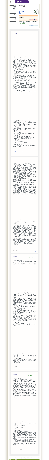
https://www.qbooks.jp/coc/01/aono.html (19, 151)
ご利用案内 (15, 18)
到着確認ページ (14, 15)
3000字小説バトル (14, 11)
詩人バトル (15, 7)
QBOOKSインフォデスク (34, 25)
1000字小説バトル (14, 8)
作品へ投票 (15, 15)
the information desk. (27, 458)
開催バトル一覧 (14, 6)
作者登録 (15, 19)
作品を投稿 (15, 14)
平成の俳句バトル (14, 10)
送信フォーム (14, 22)
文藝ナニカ (15, 9)
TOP (35, 155)
